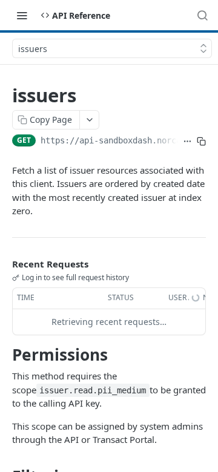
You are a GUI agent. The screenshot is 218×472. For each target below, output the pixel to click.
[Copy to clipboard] (201, 141)
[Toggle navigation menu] (21, 15)
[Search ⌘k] (202, 15)
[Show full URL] (187, 141)
